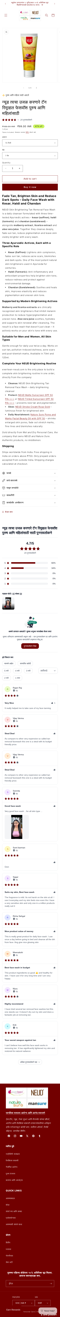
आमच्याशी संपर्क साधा (14, 1224)
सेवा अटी (9, 1262)
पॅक (3, 150)
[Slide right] (36, 88)
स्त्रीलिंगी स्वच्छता (13, 1154)
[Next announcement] (54, 4)
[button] (6, 15)
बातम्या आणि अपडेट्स (14, 1180)
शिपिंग (27, 132)
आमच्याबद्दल (10, 1198)
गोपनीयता (9, 1255)
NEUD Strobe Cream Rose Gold (32, 406)
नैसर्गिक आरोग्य (11, 1167)
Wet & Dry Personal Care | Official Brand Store (33, 1312)
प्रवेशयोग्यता (11, 1218)
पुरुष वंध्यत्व (10, 1173)
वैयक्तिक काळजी (12, 1160)
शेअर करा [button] (9, 512)
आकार (4, 137)
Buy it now (30, 187)
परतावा (8, 1249)
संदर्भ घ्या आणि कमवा (14, 1211)
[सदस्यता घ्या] (51, 1283)
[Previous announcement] (5, 4)
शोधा (7, 1205)
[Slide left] (23, 88)
